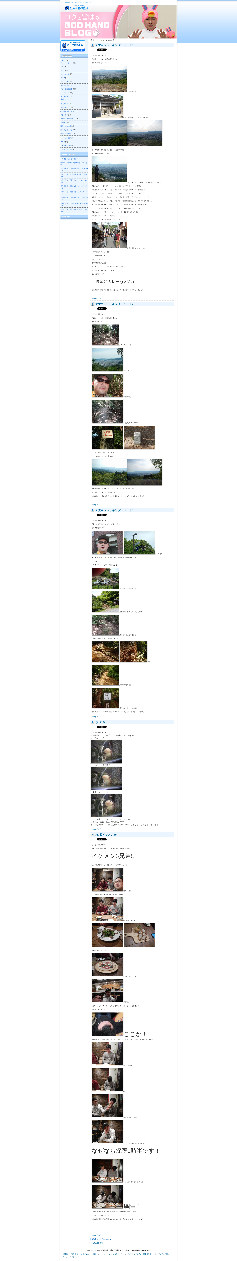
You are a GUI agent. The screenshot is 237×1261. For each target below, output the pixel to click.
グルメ (62, 78)
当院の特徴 (74, 1254)
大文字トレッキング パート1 (114, 510)
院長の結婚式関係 (66, 133)
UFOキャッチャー (66, 63)
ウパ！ (62, 67)
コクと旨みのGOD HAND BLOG (145, 1254)
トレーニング (64, 93)
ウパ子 (62, 70)
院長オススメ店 (65, 126)
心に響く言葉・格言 (67, 111)
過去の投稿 (96, 1243)
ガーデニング (64, 74)
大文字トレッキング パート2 (114, 304)
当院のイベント (65, 107)
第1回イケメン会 (106, 834)
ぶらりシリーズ (65, 149)
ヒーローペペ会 (65, 145)
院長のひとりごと (66, 130)
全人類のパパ (64, 104)
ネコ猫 (62, 142)
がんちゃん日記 (65, 138)
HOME (65, 1254)
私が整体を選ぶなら (165, 1254)
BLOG (62, 60)
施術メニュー (85, 1254)
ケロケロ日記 (64, 81)
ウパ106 (100, 722)
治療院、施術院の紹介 (67, 119)
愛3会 (62, 99)
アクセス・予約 (126, 1254)
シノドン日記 (64, 85)
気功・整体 (64, 115)
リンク (65, 1257)
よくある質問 (113, 1254)
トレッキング (64, 96)
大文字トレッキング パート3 (114, 45)
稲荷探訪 (63, 122)
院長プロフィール (99, 1254)
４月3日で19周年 (69, 159)
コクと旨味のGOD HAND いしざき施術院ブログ (76, 2)
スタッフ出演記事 (66, 89)
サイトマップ (74, 1257)
